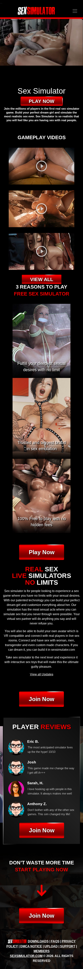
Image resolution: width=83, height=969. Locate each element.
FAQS (55, 941)
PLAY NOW (41, 101)
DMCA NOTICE (31, 946)
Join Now (41, 699)
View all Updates (41, 674)
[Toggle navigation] (75, 11)
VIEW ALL (41, 279)
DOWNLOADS (38, 941)
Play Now (41, 552)
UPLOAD (51, 946)
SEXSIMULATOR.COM (26, 956)
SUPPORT (67, 946)
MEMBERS (42, 951)
